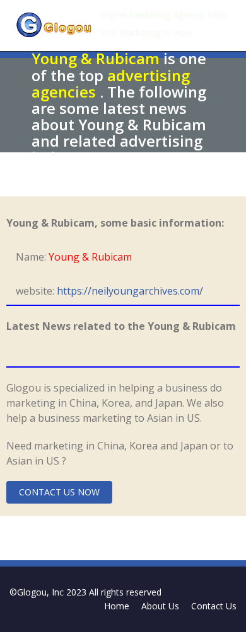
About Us (160, 606)
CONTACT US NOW (59, 492)
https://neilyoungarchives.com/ (130, 291)
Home (116, 606)
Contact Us (214, 606)
